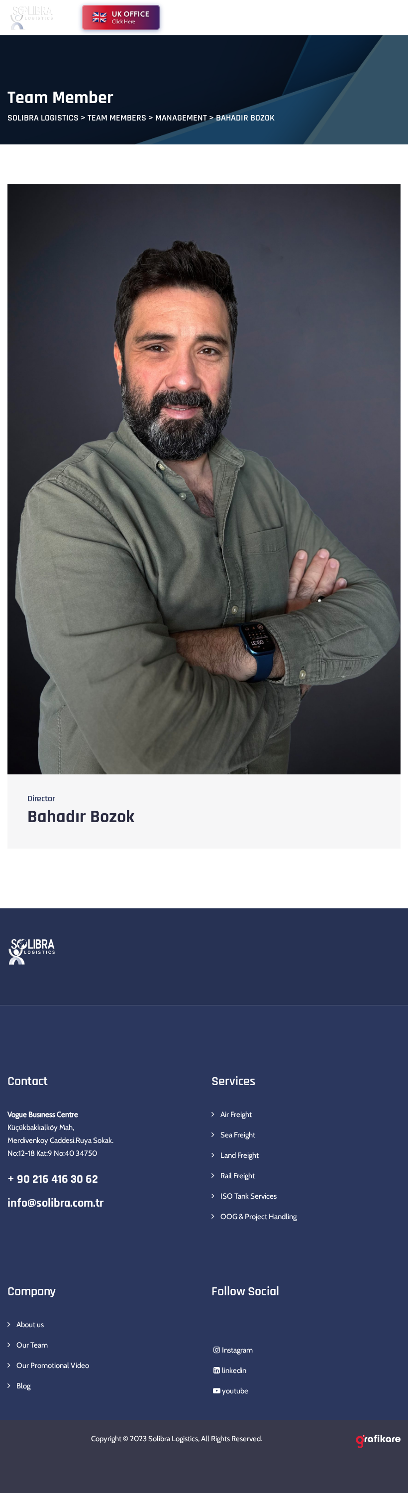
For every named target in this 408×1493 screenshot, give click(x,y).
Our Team (32, 1345)
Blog (23, 1385)
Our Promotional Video (52, 1365)
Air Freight (236, 1114)
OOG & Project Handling (258, 1216)
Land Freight (239, 1155)
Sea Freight (237, 1134)
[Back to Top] (387, 1477)
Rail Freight (237, 1175)
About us (30, 1324)
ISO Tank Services (248, 1196)
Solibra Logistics (173, 1438)
